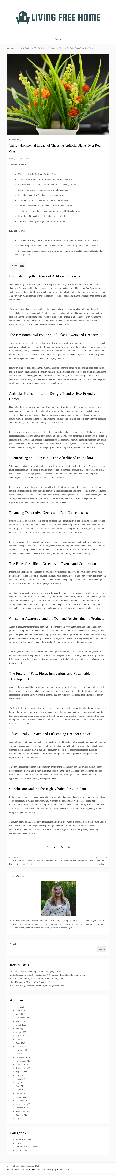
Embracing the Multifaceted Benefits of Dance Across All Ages (83, 862)
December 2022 (23, 1100)
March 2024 (21, 1046)
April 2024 (20, 1043)
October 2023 (22, 1064)
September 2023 (23, 1068)
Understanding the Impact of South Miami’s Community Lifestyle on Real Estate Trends (48, 975)
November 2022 (23, 1104)
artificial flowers (85, 343)
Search (13, 944)
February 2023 (22, 1093)
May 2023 (20, 1082)
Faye (27, 159)
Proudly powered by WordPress (21, 1169)
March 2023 (21, 1090)
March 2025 (21, 1025)
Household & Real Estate (27, 1147)
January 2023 (22, 1097)
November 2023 (23, 1061)
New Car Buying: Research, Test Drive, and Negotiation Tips (37, 986)
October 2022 (22, 1108)
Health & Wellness (24, 1139)
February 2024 (22, 1050)
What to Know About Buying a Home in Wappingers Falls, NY (37, 971)
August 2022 (21, 1115)
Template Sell (63, 1169)
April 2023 (20, 1086)
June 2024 (20, 1039)
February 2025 (22, 1028)
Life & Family (15, 140)
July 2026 (20, 1007)
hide (22, 266)
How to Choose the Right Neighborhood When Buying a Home (38, 978)
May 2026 (20, 1014)
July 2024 (20, 1035)
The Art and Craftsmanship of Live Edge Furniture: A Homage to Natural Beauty (32, 862)
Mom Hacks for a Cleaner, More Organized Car (31, 982)
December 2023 (23, 1057)
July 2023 (20, 1075)
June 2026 (20, 1010)
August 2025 (21, 1021)
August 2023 (21, 1072)
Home (18, 1143)
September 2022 (23, 1111)
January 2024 (22, 1054)
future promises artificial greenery (65, 687)
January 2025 (22, 1032)
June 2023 (20, 1079)
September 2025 (23, 1018)
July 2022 (20, 1118)
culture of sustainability (42, 553)
